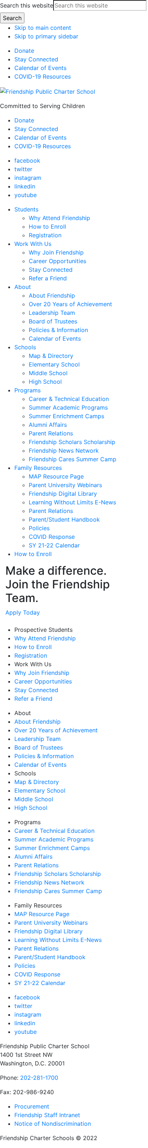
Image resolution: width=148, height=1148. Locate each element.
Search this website (26, 5)
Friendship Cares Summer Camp (58, 891)
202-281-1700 (39, 1077)
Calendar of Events (40, 67)
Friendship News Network (49, 882)
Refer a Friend (33, 698)
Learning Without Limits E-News (58, 939)
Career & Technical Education (54, 830)
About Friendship (37, 721)
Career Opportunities (43, 681)
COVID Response (37, 974)
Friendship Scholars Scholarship (57, 873)
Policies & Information (44, 756)
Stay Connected (36, 59)
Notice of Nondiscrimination (52, 1123)
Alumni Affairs (33, 856)
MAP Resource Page (41, 914)
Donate (24, 50)
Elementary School (39, 790)
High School (30, 807)
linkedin (24, 186)
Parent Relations (36, 865)
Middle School (33, 799)
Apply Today (22, 612)
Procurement (31, 1106)
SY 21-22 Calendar (39, 982)
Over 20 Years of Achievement (56, 730)
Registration (30, 655)
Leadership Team (37, 738)
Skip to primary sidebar (46, 36)
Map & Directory (36, 781)
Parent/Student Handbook (49, 957)
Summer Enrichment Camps (52, 847)
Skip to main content (42, 27)
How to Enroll (33, 646)
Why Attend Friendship (45, 638)
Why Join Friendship (41, 672)
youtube (25, 195)
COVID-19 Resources (42, 76)
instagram (27, 177)
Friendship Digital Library (48, 931)
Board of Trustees (38, 747)
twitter (23, 169)
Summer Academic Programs (53, 839)
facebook (27, 160)
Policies (24, 965)
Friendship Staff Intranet (47, 1115)
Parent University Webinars (51, 922)
